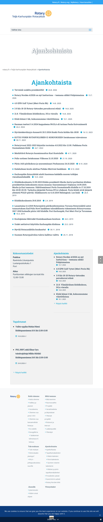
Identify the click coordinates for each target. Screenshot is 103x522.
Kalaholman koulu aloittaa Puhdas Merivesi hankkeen (40, 169)
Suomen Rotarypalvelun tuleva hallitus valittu (36, 234)
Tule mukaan (33, 446)
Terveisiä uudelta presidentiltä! (29, 90)
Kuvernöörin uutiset (53, 479)
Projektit (49, 406)
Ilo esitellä (32, 429)
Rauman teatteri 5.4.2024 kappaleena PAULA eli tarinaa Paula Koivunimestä (50, 124)
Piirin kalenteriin (53, 459)
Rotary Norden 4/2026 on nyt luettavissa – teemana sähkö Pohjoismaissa (49, 95)
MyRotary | (75, 2)
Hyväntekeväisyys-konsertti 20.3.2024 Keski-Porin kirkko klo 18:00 (46, 132)
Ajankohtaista (51, 446)
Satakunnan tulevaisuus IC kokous (34, 438)
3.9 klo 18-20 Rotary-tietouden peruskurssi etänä (37, 108)
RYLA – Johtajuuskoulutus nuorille (34, 462)
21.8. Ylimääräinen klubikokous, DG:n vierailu (36, 113)
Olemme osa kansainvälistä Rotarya (33, 422)
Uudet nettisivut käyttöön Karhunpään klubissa (37, 224)
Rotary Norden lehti (53, 482)
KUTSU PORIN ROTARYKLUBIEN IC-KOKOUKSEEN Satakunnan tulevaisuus (50, 137)
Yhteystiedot (50, 487)
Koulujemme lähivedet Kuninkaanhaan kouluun (37, 219)
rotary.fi (6, 69)
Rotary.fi (55, 2)
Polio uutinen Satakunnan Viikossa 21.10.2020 (36, 158)
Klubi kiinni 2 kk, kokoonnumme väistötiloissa (36, 119)
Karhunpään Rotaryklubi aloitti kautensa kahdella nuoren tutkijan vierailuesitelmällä (45, 175)
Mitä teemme (50, 396)
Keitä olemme (33, 396)
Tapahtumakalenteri (53, 453)
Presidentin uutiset (52, 476)
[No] (100, 515)
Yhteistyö (49, 432)
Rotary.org (65, 2)
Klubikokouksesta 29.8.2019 (27, 200)
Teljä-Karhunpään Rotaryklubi (23, 69)
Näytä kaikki (61, 303)
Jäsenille (31, 487)
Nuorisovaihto (85, 2)
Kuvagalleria (33, 432)
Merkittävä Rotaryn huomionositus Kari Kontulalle (38, 153)
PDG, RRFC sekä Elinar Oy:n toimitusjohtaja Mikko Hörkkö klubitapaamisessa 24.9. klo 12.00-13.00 (31, 353)
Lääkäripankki (51, 429)
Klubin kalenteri (52, 456)
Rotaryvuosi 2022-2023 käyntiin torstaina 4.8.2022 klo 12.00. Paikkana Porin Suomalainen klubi (49, 146)
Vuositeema (33, 409)
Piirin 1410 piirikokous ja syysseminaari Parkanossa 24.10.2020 (44, 163)
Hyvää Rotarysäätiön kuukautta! (30, 229)
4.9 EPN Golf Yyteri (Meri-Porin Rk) (31, 103)
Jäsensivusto (33, 490)
